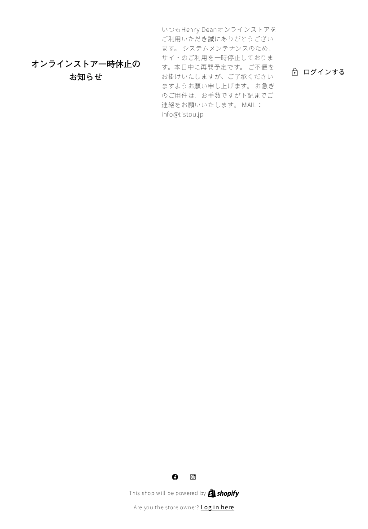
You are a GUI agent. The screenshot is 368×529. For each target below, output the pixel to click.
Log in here (217, 507)
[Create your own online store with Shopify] (223, 492)
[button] (318, 72)
